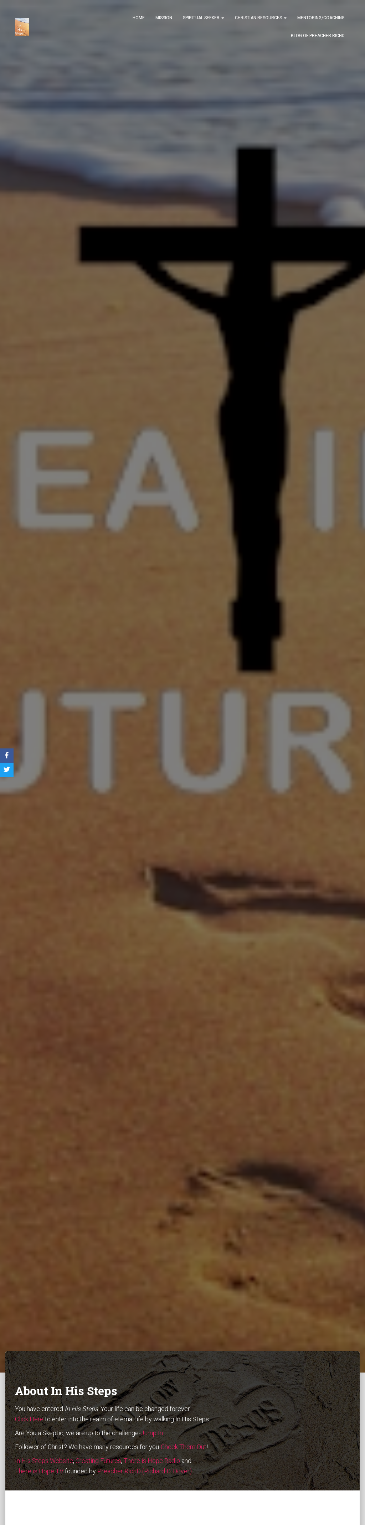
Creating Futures (98, 1460)
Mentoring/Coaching (321, 17)
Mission (163, 17)
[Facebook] (7, 755)
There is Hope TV (39, 1471)
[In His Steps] (22, 27)
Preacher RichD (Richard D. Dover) (144, 1471)
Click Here (29, 1419)
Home (139, 17)
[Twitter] (7, 770)
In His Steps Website (44, 1460)
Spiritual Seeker (202, 17)
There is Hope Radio (152, 1460)
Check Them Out (183, 1447)
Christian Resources (259, 17)
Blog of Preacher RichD (318, 35)
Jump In (151, 1433)
